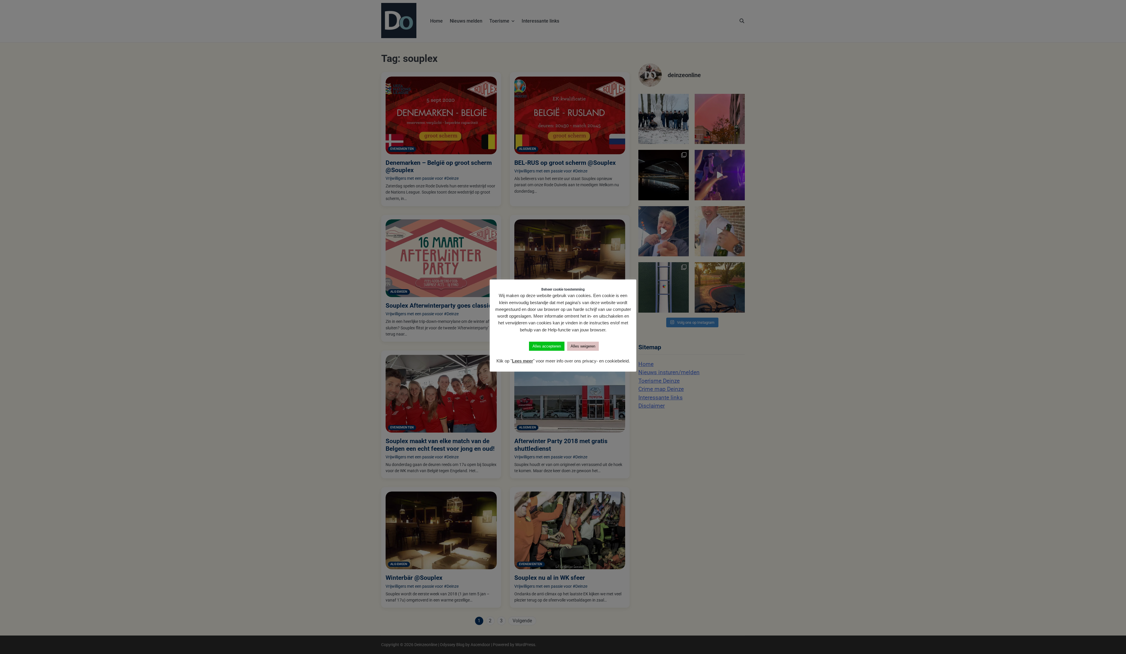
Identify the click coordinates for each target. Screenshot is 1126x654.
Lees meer (522, 360)
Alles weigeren (583, 346)
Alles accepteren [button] (547, 346)
